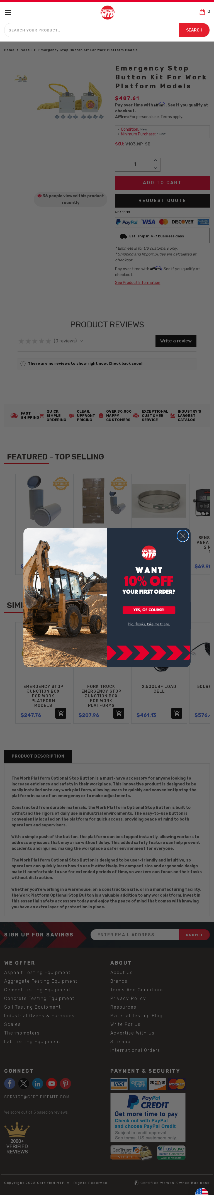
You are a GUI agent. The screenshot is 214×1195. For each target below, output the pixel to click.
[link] (149, 624)
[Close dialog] (182, 535)
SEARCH (194, 30)
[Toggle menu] (10, 12)
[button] (149, 610)
